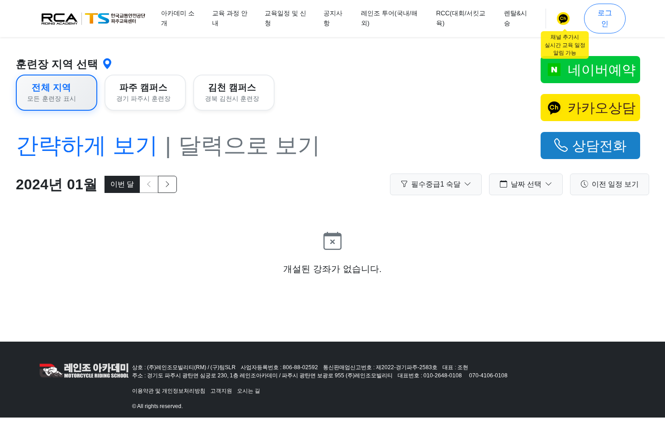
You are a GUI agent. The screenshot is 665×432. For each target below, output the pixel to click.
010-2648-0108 (442, 375)
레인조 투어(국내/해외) (389, 18)
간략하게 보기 (87, 145)
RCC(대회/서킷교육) (460, 18)
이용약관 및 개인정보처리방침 (168, 391)
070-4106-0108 (488, 375)
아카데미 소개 (178, 18)
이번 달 (122, 184)
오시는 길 (248, 391)
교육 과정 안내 (229, 18)
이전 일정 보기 (615, 184)
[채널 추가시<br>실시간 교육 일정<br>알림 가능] (565, 18)
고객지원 (221, 391)
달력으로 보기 (249, 145)
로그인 (605, 18)
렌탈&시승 (515, 18)
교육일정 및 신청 (285, 18)
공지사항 (332, 18)
